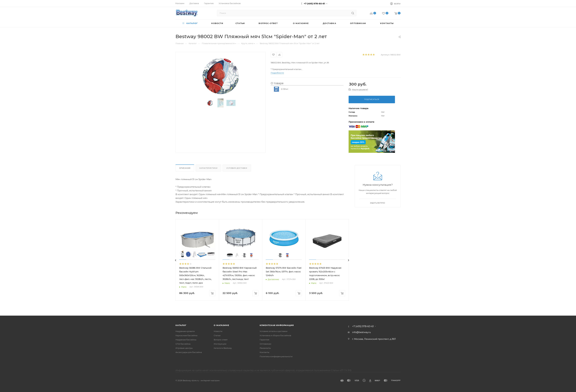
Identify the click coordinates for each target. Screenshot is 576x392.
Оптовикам (265, 344)
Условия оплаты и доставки (273, 331)
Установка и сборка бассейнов (275, 335)
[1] (363, 55)
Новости (218, 331)
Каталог (181, 325)
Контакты (264, 352)
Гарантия (264, 339)
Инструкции (220, 344)
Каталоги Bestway (223, 348)
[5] (373, 55)
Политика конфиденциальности (276, 356)
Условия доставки (236, 168)
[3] (368, 55)
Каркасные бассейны (186, 335)
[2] (366, 55)
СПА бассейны (183, 344)
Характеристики (208, 168)
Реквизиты (265, 348)
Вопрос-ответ (221, 339)
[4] (371, 55)
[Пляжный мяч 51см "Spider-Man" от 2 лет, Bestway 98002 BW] (220, 76)
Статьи (217, 335)
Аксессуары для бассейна (189, 352)
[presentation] (176, 260)
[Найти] (352, 13)
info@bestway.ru (361, 332)
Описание (184, 168)
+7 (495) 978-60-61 (314, 3)
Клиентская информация (277, 325)
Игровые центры (184, 348)
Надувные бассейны (186, 339)
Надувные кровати (185, 331)
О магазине (221, 325)
